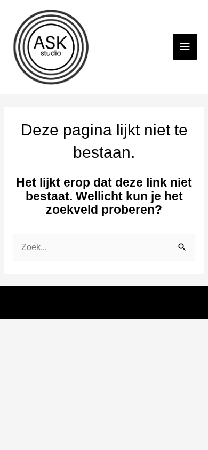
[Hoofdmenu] (185, 47)
